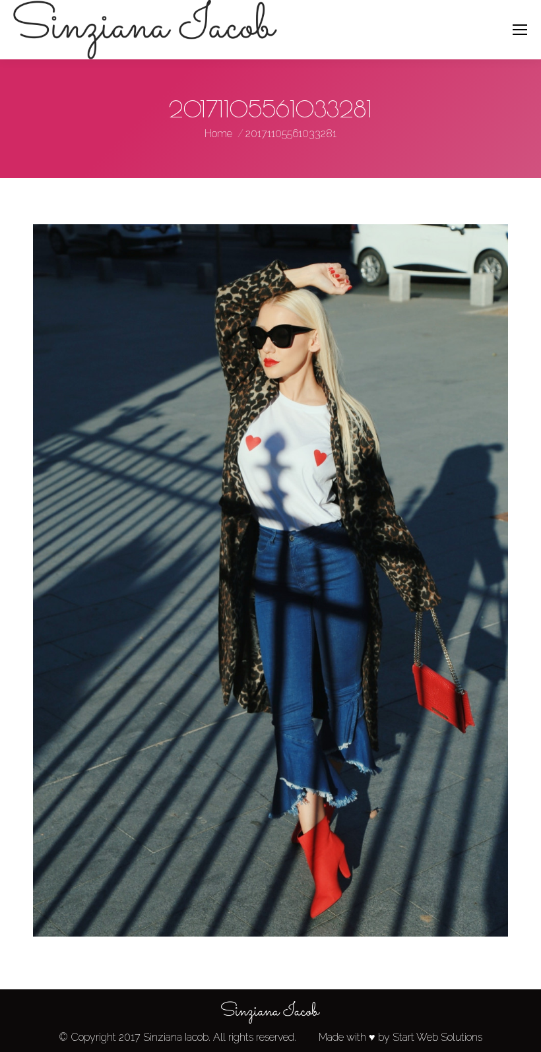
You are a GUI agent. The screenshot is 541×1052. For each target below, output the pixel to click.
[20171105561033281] (270, 580)
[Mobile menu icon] (520, 30)
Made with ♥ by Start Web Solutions (400, 1037)
